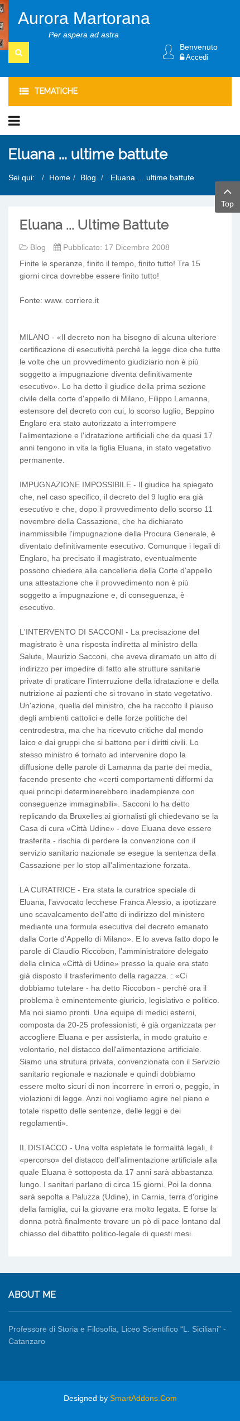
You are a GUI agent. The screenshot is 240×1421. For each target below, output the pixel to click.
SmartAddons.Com (143, 1398)
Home (59, 177)
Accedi (196, 57)
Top (227, 203)
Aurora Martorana (84, 18)
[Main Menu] (14, 120)
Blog (88, 177)
